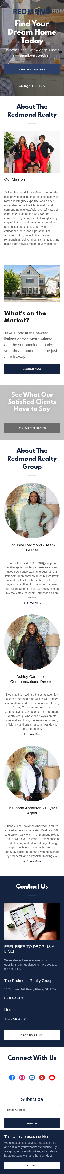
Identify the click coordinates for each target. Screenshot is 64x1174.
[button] (32, 602)
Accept (32, 1165)
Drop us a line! (32, 1035)
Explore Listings (32, 69)
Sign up (32, 1123)
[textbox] (32, 1109)
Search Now (32, 368)
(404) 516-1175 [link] (32, 86)
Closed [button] (17, 1018)
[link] (32, 2)
